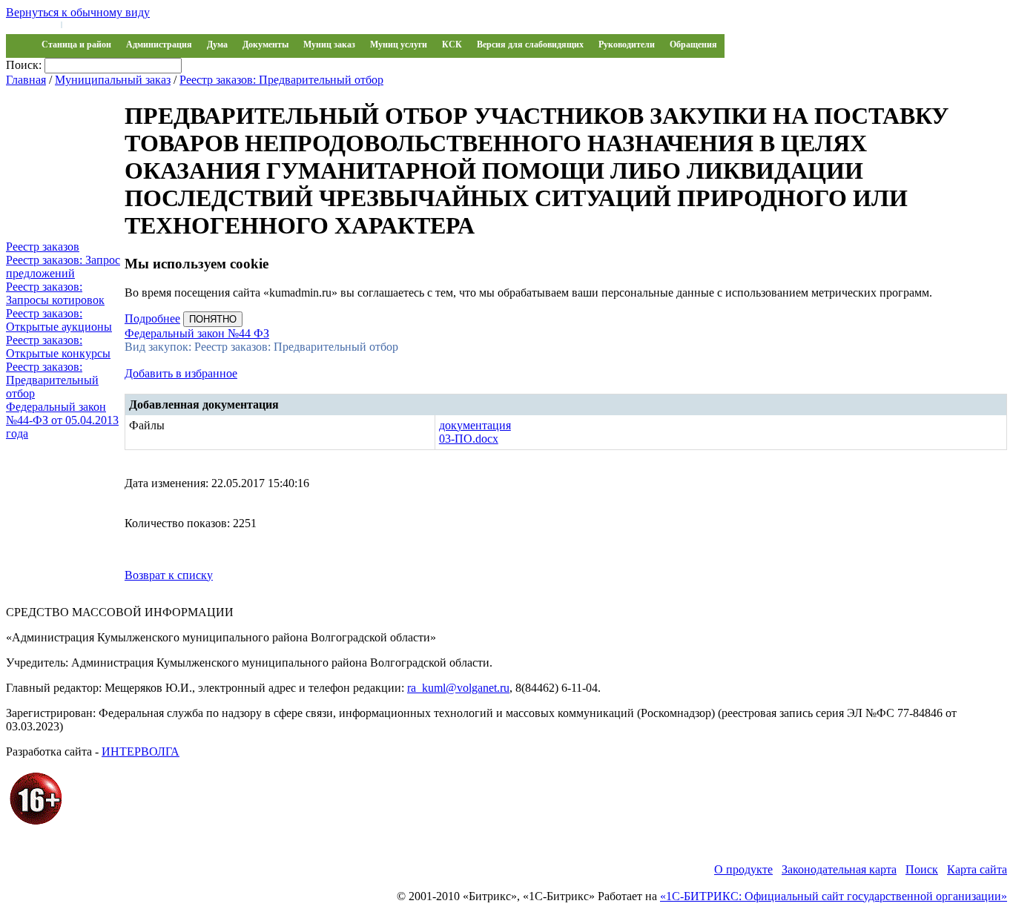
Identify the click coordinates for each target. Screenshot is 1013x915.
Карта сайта (977, 869)
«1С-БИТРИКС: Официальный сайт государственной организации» (833, 896)
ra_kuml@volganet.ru (458, 687)
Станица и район (76, 44)
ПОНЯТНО (213, 319)
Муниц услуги (398, 44)
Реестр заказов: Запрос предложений (63, 267)
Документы (265, 44)
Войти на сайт (31, 23)
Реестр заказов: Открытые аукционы (59, 320)
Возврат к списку (169, 575)
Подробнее (152, 318)
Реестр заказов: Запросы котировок (55, 293)
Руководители (626, 44)
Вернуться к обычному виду (78, 12)
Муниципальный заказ (113, 79)
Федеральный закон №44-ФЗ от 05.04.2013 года (62, 420)
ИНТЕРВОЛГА (140, 751)
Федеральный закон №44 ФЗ (197, 333)
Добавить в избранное (181, 373)
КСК (452, 44)
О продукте (743, 869)
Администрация (159, 44)
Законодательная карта (839, 869)
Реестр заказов (42, 246)
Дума (217, 44)
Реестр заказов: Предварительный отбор (281, 79)
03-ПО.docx (468, 438)
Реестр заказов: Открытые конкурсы (58, 347)
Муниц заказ (329, 44)
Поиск (921, 869)
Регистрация (89, 23)
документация (475, 425)
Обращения (693, 44)
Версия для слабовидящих (530, 44)
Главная (26, 79)
